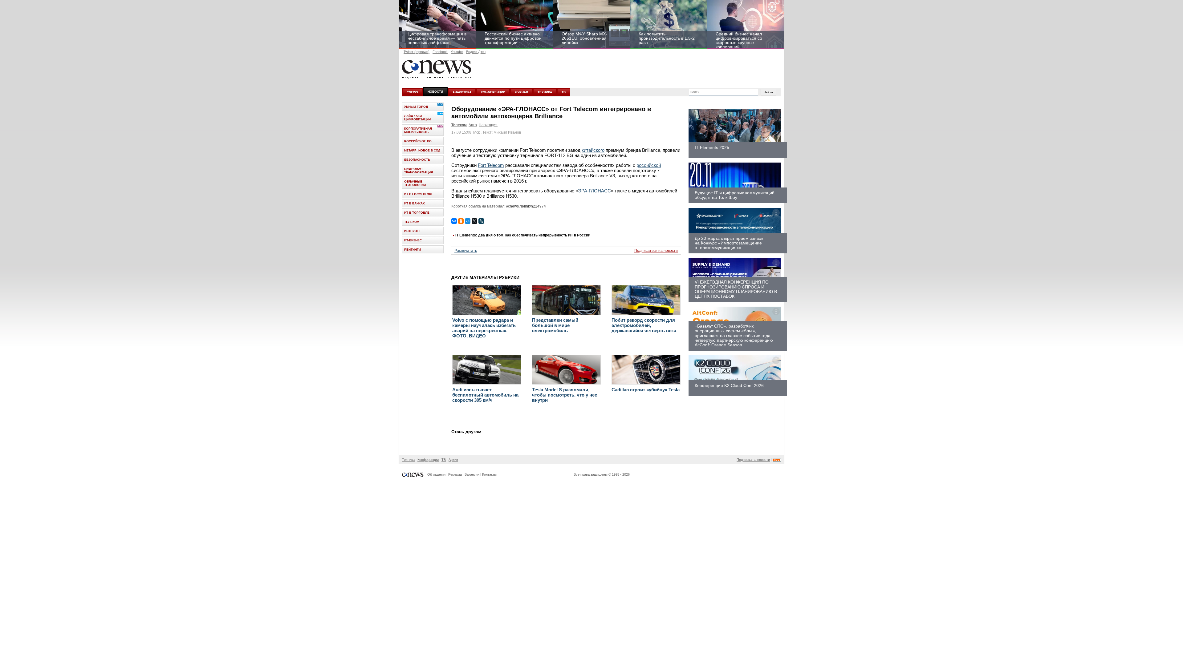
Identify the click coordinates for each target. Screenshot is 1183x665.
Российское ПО (418, 141)
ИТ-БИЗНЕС (413, 240)
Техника (408, 459)
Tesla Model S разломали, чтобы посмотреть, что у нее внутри (564, 395)
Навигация (488, 125)
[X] (474, 221)
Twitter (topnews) (416, 52)
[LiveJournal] (481, 221)
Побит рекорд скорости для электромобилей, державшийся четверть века (644, 325)
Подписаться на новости (656, 250)
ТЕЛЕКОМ (411, 222)
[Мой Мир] (467, 221)
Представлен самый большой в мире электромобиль (555, 325)
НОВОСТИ (435, 91)
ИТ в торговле (416, 212)
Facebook (440, 52)
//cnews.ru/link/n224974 (526, 206)
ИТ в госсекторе (418, 194)
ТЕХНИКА (545, 92)
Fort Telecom (491, 165)
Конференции (428, 459)
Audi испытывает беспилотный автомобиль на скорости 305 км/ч (485, 395)
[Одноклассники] (461, 221)
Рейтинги (412, 249)
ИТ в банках (414, 203)
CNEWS (412, 92)
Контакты (489, 474)
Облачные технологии (415, 183)
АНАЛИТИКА (462, 92)
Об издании (436, 474)
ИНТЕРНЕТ (412, 231)
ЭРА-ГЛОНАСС (594, 190)
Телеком (459, 125)
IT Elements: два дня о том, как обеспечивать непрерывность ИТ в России (522, 235)
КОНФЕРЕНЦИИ (493, 92)
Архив (453, 459)
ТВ (564, 92)
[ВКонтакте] (454, 221)
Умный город (416, 106)
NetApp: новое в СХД (422, 150)
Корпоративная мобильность (418, 130)
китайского (593, 150)
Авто (473, 125)
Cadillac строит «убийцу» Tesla (646, 389)
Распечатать (465, 250)
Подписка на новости (753, 459)
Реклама (455, 474)
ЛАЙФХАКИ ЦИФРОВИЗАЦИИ (417, 117)
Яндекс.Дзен (476, 52)
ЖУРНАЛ (521, 92)
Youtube (457, 52)
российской (648, 165)
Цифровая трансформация (418, 170)
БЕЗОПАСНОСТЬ (417, 159)
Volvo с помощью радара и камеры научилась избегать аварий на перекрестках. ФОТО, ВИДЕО (484, 327)
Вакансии (472, 474)
